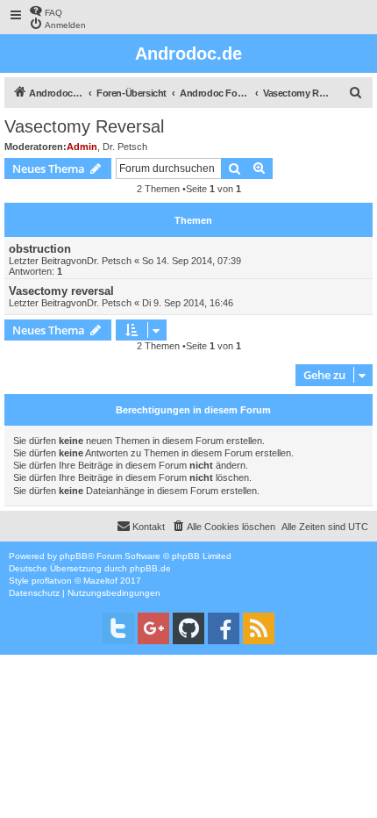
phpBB (74, 556)
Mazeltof (100, 580)
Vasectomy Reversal (84, 126)
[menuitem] (45, 11)
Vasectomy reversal (61, 291)
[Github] (188, 628)
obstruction (40, 248)
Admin (82, 146)
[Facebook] (223, 628)
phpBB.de (150, 568)
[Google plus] (153, 628)
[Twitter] (118, 628)
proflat (44, 580)
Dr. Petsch (125, 146)
